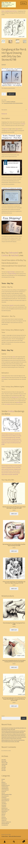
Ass (2, 780)
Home (3, 11)
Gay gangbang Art (5, 799)
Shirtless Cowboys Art (6, 821)
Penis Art (3, 814)
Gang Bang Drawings (8, 103)
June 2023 (4, 767)
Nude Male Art (4, 811)
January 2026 (4, 764)
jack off (18, 402)
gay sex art (6, 128)
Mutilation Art (5, 808)
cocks (14, 356)
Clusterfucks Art (5, 788)
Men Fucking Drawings (18, 103)
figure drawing (10, 271)
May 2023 (3, 768)
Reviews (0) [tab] (4, 113)
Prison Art (4, 817)
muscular (23, 123)
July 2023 (3, 765)
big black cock (15, 397)
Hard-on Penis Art (5, 800)
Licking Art (4, 806)
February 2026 (4, 762)
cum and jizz (7, 404)
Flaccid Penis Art (5, 796)
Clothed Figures (5, 786)
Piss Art (3, 815)
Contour (5, 255)
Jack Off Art (4, 803)
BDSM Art (3, 782)
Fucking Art (4, 797)
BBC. (21, 395)
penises (3, 377)
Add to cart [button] (14, 513)
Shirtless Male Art (5, 823)
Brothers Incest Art (6, 785)
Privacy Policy (5, 836)
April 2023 (4, 770)
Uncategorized (5, 824)
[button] (24, 20)
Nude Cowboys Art (5, 809)
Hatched (14, 255)
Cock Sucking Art (5, 789)
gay (17, 128)
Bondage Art (4, 783)
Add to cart (11, 94)
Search (3, 716)
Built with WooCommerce (15, 836)
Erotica (11, 411)
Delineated (13, 252)
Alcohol (3, 779)
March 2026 (4, 761)
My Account (4, 841)
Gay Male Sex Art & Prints (11, 11)
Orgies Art (4, 812)
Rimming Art (4, 818)
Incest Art (4, 802)
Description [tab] (4, 109)
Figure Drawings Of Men (7, 794)
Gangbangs (12, 101)
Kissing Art (4, 805)
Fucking (8, 101)
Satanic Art (4, 820)
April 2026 (4, 759)
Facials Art (4, 791)
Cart (21, 841)
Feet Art (3, 793)
